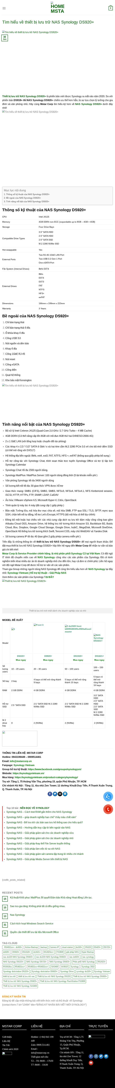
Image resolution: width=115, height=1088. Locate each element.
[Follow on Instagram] (96, 1056)
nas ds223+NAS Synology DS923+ (51, 957)
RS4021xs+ (20, 967)
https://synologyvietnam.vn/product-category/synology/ (46, 777)
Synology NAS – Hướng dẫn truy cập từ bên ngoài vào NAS (38, 827)
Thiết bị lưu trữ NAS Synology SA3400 (20, 986)
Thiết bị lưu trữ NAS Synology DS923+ (20, 981)
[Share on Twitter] (55, 794)
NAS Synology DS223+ (13, 962)
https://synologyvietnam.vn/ (28, 773)
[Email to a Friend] (60, 794)
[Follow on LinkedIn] (106, 1056)
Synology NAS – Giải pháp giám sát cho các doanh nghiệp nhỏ (39, 838)
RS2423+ (102, 962)
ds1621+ (37, 952)
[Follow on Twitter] (101, 1056)
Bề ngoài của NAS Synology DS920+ (23, 198)
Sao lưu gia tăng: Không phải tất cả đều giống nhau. (37, 906)
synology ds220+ (83, 971)
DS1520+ (26, 952)
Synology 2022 (88, 967)
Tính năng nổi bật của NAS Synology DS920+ (28, 201)
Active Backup (31, 947)
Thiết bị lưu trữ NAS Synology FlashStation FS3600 (62, 981)
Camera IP (54, 947)
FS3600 (60, 952)
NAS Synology (46, 557)
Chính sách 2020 (10, 1049)
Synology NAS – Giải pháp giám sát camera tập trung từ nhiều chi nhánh (45, 854)
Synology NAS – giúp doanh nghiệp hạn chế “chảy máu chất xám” (41, 817)
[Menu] (4, 8)
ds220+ (79, 947)
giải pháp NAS (72, 952)
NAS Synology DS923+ (60, 962)
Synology (75, 967)
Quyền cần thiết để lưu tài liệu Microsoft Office (34, 932)
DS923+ (15, 952)
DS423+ (97, 947)
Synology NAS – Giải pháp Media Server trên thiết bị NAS (37, 859)
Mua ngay (99, 660)
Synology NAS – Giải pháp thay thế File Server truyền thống (38, 843)
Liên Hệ (6, 1041)
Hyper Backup (87, 952)
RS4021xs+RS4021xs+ (38, 967)
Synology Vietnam (24, 765)
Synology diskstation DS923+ (45, 971)
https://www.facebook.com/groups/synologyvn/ (54, 769)
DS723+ (107, 947)
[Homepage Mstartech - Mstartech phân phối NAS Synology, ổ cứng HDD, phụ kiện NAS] (57, 8)
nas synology (88, 957)
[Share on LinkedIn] (65, 794)
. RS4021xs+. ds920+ (12, 947)
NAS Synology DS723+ (36, 962)
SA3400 (54, 967)
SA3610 (64, 967)
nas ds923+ (74, 957)
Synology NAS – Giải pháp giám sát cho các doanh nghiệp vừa (40, 833)
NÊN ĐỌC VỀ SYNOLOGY (34, 808)
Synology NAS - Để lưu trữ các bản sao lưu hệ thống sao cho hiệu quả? (44, 822)
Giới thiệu (7, 1037)
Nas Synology (17, 915)
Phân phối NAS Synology (84, 962)
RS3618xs (7, 967)
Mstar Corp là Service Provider (19, 553)
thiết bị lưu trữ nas (26, 976)
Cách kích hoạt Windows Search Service (31, 923)
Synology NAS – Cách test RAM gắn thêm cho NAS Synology (39, 812)
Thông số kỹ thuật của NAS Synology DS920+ (28, 194)
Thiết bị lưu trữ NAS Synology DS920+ (90, 976)
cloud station (67, 947)
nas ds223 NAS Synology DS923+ (18, 957)
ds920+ (6, 952)
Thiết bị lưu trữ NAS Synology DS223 (53, 976)
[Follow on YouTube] (91, 1062)
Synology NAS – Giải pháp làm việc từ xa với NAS (33, 848)
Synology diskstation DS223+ (16, 971)
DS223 (88, 947)
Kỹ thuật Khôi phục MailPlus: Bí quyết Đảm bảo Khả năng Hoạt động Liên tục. (51, 897)
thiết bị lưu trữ (9, 976)
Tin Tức (6, 1045)
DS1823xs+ (49, 952)
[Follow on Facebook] (91, 1056)
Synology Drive (67, 971)
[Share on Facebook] (50, 794)
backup (44, 947)
